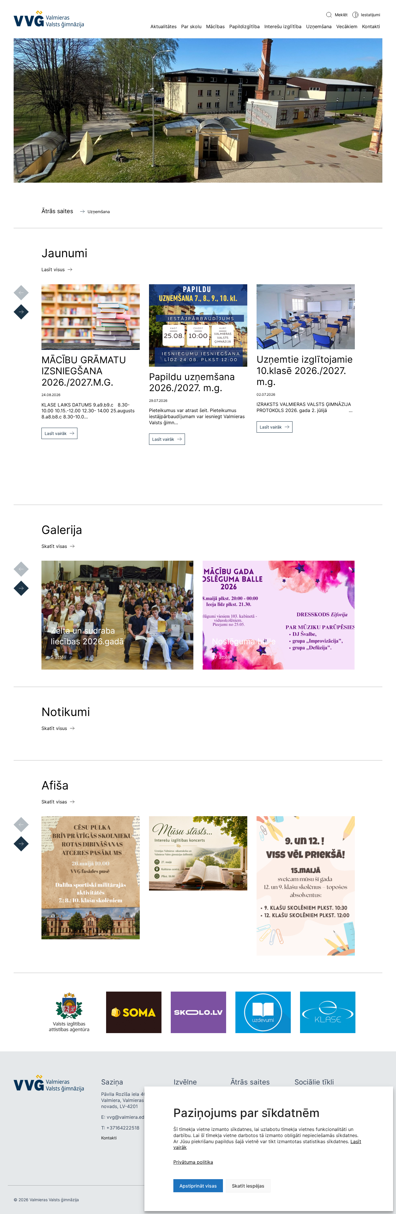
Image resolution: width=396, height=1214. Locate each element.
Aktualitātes (163, 26)
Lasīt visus (53, 269)
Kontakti (371, 26)
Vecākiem (346, 26)
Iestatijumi (370, 14)
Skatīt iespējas (248, 1186)
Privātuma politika (193, 1162)
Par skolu (191, 26)
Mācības (215, 26)
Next (15, 306)
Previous (15, 287)
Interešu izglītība (282, 26)
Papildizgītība (244, 26)
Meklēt (341, 14)
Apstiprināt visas (198, 1186)
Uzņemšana (319, 26)
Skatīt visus (54, 728)
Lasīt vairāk (56, 433)
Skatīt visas (54, 546)
